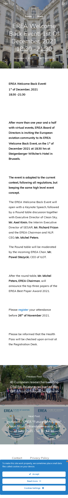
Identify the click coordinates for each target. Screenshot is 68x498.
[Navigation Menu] (63, 3)
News (40, 16)
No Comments (46, 58)
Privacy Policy (40, 458)
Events (28, 16)
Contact (17, 458)
